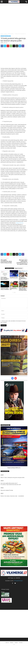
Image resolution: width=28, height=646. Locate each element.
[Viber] (23, 46)
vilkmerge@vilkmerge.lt (18, 580)
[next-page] (14, 292)
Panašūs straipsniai (9, 268)
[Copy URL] (26, 46)
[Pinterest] (8, 46)
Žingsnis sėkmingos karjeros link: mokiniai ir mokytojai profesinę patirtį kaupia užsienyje (23, 289)
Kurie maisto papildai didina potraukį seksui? (9, 483)
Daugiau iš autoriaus (18, 268)
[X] (5, 46)
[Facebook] (2, 46)
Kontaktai (20, 642)
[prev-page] (13, 292)
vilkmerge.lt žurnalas (5, 589)
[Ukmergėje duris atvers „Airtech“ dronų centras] (14, 273)
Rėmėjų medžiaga (10, 33)
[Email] (14, 46)
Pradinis (2, 33)
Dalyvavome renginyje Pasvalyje (7, 490)
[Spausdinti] (17, 46)
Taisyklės (16, 642)
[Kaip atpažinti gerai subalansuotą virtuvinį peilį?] (14, 284)
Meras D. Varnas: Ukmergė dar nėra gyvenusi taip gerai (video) (12, 477)
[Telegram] (20, 46)
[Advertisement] (14, 18)
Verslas (5, 33)
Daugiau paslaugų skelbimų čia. (14, 467)
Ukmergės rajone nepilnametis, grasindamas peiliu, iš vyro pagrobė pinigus (22, 262)
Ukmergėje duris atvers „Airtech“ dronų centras (14, 277)
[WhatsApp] (11, 46)
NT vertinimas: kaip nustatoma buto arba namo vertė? (11, 484)
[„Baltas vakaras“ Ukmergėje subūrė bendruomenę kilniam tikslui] (23, 273)
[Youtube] (15, 583)
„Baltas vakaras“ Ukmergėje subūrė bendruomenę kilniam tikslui (23, 278)
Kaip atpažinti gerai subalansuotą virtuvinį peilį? (13, 288)
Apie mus (7, 642)
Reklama (11, 642)
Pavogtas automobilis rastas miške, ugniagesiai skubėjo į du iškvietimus (5, 288)
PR (2, 42)
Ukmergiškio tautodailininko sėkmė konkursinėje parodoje (6, 261)
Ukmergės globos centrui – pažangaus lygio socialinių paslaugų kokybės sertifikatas (5, 278)
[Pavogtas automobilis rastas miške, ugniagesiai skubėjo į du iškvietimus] (5, 284)
